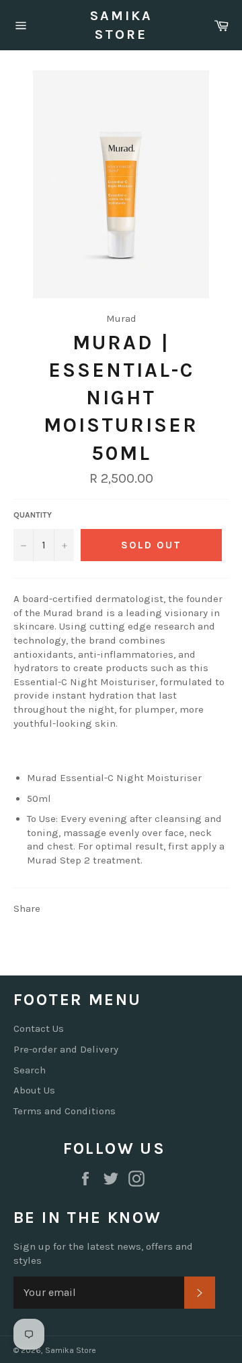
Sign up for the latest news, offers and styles (103, 1253)
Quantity (32, 515)
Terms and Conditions (64, 1111)
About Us (34, 1090)
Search (29, 1070)
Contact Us (38, 1028)
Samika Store (121, 25)
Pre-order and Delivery (65, 1049)
